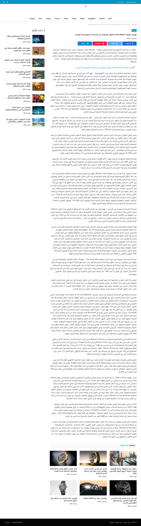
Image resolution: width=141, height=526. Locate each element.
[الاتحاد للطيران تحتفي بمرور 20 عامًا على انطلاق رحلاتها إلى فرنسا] (38, 122)
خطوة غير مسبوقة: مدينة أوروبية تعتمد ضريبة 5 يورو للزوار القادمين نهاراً (123, 471)
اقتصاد (102, 18)
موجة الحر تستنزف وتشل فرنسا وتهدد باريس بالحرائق (18, 85)
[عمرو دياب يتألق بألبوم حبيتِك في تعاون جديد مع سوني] (38, 51)
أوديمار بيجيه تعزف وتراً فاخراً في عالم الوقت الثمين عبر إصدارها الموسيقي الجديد (124, 500)
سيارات (48, 18)
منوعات (32, 18)
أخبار (110, 18)
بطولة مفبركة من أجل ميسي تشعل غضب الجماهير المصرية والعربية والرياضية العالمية (19, 96)
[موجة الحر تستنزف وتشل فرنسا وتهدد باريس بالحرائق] (38, 86)
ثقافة (82, 18)
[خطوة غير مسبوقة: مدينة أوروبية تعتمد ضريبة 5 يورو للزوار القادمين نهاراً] (123, 458)
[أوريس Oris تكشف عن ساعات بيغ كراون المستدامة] (63, 487)
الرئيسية (134, 24)
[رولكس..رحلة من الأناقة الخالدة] (93, 487)
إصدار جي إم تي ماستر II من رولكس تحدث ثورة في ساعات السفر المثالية (95, 471)
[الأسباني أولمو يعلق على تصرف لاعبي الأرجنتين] (38, 74)
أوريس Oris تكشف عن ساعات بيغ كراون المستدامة (64, 499)
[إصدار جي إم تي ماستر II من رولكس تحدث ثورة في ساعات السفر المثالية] (93, 458)
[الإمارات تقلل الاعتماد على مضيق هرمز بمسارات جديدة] (38, 63)
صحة (40, 18)
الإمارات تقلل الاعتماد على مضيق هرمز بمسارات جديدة (17, 61)
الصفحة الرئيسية (131, 2)
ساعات (65, 18)
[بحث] (4, 2)
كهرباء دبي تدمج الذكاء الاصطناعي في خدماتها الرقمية (18, 108)
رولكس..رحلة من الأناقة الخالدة (95, 498)
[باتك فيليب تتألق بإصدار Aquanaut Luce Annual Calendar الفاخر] (63, 458)
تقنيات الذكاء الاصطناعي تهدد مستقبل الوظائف (18, 37)
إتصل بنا (120, 2)
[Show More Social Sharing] (75, 44)
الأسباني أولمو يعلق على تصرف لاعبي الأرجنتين (18, 73)
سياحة (57, 18)
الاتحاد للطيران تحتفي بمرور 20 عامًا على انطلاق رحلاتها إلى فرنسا (18, 120)
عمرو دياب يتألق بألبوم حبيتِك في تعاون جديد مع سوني (17, 49)
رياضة (74, 18)
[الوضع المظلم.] (7, 2)
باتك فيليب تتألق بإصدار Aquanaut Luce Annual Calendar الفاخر (63, 470)
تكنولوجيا (92, 18)
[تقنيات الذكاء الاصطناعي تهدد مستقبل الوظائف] (38, 39)
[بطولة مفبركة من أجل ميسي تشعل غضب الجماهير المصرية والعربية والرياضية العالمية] (38, 98)
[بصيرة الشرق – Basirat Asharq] (70, 9)
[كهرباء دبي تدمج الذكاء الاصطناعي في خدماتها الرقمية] (38, 110)
